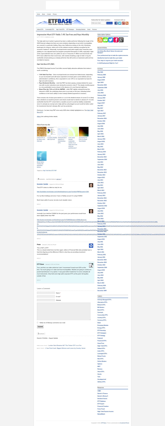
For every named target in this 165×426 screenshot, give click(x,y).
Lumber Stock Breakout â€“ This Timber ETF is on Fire (64, 345)
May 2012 (100, 216)
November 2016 (102, 118)
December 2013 (101, 169)
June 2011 (100, 244)
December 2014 (101, 157)
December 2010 (101, 259)
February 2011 (101, 254)
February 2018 (101, 95)
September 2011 (102, 236)
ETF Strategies (70, 29)
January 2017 (101, 116)
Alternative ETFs (102, 302)
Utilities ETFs (101, 382)
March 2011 (100, 252)
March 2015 (100, 149)
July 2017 (100, 105)
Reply (39, 204)
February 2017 (101, 113)
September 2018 (102, 87)
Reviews (94, 29)
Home (38, 14)
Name (58, 293)
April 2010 (100, 280)
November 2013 (102, 172)
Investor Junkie (42, 184)
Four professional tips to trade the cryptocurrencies (112, 55)
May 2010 (100, 277)
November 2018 (102, 85)
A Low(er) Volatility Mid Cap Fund (52, 138)
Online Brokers (101, 361)
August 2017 (101, 103)
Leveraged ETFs (102, 353)
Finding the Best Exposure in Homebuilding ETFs (62, 140)
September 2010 (102, 267)
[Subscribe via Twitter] (110, 42)
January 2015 (101, 154)
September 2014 (102, 159)
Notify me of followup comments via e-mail (52, 322)
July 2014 (100, 162)
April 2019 (100, 82)
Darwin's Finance (102, 393)
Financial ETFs (101, 340)
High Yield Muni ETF (48, 170)
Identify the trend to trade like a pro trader (109, 58)
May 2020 (100, 72)
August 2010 (101, 270)
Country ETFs (101, 317)
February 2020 (101, 74)
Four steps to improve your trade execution (110, 60)
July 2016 (100, 126)
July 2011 (100, 241)
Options (99, 364)
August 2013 (101, 177)
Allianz (39, 116)
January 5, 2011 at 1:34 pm (49, 244)
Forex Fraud (101, 409)
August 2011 (101, 239)
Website (58, 300)
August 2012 (101, 208)
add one (58, 179)
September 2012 (102, 205)
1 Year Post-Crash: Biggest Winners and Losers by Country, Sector (65, 348)
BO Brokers (100, 307)
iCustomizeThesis (124, 423)
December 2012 (101, 198)
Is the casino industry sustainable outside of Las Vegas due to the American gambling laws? (72, 143)
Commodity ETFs (49, 29)
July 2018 (100, 90)
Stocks (99, 374)
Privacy (55, 14)
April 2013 (100, 187)
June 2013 (100, 182)
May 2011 (100, 247)
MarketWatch (101, 414)
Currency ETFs (101, 320)
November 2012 (102, 200)
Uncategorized (101, 379)
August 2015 (101, 141)
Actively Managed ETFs (104, 299)
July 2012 (100, 211)
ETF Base (61, 22)
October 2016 (101, 121)
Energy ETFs (101, 328)
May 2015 (100, 146)
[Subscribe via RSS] (100, 42)
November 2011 (101, 231)
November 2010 (102, 262)
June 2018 (100, 92)
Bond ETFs (100, 310)
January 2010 (101, 288)
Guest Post (100, 343)
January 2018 (101, 98)
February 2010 (101, 285)
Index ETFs (100, 351)
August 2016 (101, 123)
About (43, 14)
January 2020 (101, 77)
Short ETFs (100, 371)
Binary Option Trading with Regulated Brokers (40, 164)
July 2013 (100, 180)
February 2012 (101, 223)
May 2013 (100, 185)
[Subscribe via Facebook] (115, 42)
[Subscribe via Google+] (121, 42)
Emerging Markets (80, 29)
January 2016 (101, 139)
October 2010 (101, 265)
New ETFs (100, 358)
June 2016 (100, 128)
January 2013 (101, 195)
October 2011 (101, 234)
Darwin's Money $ (102, 396)
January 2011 (101, 257)
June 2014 (100, 164)
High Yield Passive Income (105, 411)
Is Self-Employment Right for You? (107, 63)
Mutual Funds (101, 356)
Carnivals (100, 312)
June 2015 (100, 144)
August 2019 (101, 80)
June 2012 (100, 213)
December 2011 (101, 229)
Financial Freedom (103, 406)
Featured (100, 338)
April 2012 (100, 218)
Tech (98, 376)
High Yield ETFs (60, 29)
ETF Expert (100, 403)
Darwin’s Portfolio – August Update (47, 338)
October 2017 (101, 100)
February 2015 (101, 151)
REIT (98, 366)
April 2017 (100, 110)
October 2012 (101, 203)
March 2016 (100, 136)
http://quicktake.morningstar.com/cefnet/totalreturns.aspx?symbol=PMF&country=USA (63, 191)
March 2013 (100, 190)
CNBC (99, 391)
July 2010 (100, 272)
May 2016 (100, 131)
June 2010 (100, 275)
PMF (55, 170)
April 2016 (100, 134)
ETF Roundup (101, 330)
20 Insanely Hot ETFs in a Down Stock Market (83, 139)
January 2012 (101, 226)
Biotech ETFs (101, 305)
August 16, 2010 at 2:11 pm (56, 210)
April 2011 (100, 249)
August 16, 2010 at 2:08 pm (56, 184)
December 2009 (101, 290)
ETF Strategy (101, 335)
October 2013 (101, 175)
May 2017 (100, 108)
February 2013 (101, 193)
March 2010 (100, 283)
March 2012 (100, 221)
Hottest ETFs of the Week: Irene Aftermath (41, 139)
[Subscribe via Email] (105, 42)
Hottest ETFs (40, 29)
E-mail (58, 296)
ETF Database (101, 401)
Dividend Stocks (102, 398)
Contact (49, 14)
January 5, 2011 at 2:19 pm (52, 264)
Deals (88, 29)
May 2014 (100, 167)
